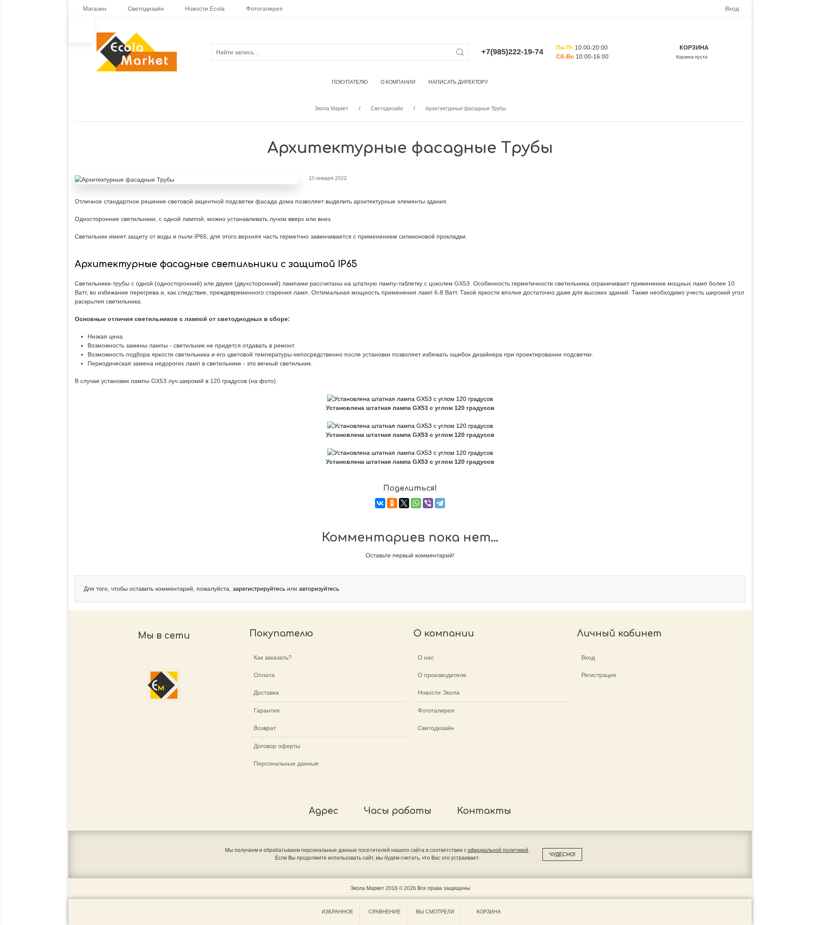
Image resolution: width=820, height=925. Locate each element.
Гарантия (267, 710)
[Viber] (428, 503)
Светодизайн (146, 8)
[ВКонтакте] (380, 503)
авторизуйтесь (319, 588)
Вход (732, 8)
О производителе (442, 675)
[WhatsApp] (416, 503)
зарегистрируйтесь (259, 588)
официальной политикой (498, 850)
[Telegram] (440, 503)
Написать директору (458, 82)
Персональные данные (286, 763)
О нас (426, 657)
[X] (404, 503)
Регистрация (598, 675)
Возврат (265, 728)
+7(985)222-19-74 (512, 51)
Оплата (264, 675)
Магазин (94, 8)
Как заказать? (273, 657)
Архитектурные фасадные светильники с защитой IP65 (216, 264)
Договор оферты (277, 745)
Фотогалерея (264, 8)
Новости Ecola (205, 8)
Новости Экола (439, 692)
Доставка (266, 692)
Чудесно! (562, 854)
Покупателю (350, 82)
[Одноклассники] (392, 503)
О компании (398, 82)
